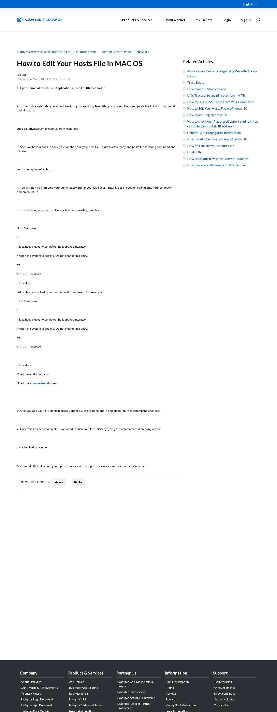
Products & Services (137, 20)
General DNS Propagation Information (214, 133)
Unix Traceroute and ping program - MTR (216, 95)
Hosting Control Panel (116, 51)
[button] (257, 19)
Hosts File (194, 152)
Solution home (86, 51)
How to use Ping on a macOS (207, 115)
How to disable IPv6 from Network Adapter (218, 158)
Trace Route (195, 82)
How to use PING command (206, 89)
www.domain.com (45, 383)
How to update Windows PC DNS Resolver (217, 165)
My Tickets (203, 20)
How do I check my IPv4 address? (210, 146)
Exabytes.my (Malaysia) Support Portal (44, 51)
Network (142, 51)
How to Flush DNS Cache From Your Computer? (220, 102)
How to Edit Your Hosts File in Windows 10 (217, 108)
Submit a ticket (174, 20)
